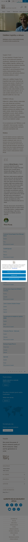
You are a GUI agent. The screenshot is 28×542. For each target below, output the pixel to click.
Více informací (14, 268)
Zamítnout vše (14, 275)
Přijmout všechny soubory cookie (14, 271)
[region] (14, 271)
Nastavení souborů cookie (14, 278)
